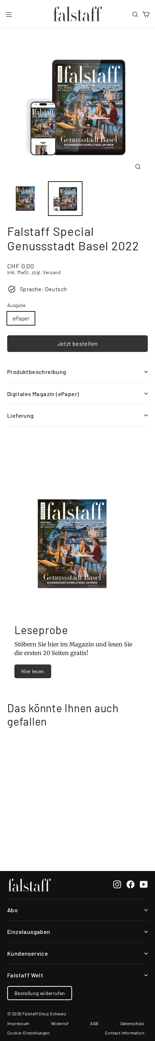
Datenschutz (132, 1023)
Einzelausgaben (28, 931)
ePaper (21, 318)
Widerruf (59, 1023)
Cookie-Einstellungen (28, 1032)
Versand (52, 272)
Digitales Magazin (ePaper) (43, 393)
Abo (12, 909)
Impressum (18, 1023)
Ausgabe (16, 305)
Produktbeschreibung (36, 371)
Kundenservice (27, 953)
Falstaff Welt (25, 975)
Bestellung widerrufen (39, 993)
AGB (94, 1023)
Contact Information (124, 1032)
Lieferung (20, 415)
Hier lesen (32, 671)
